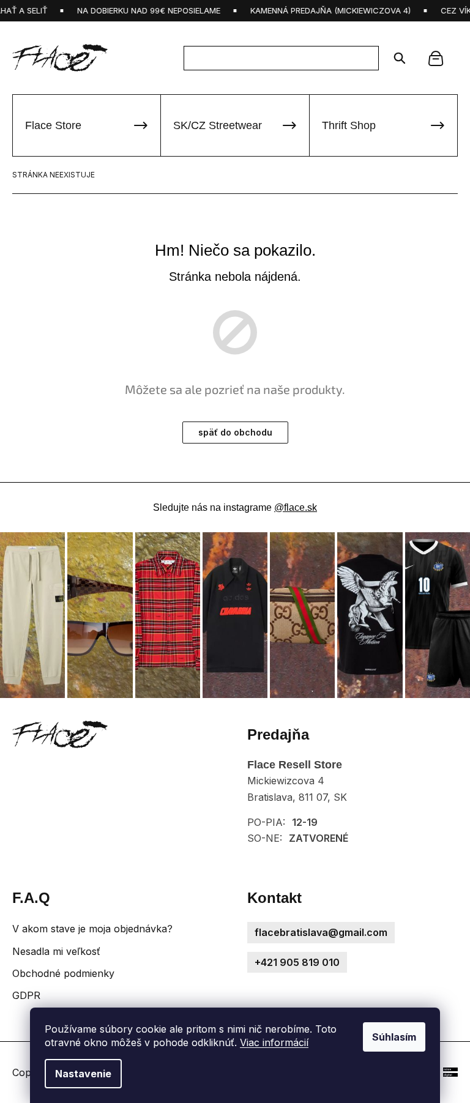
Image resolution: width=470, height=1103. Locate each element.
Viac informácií (274, 1042)
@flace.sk (295, 507)
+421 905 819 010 (297, 962)
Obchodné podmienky (63, 973)
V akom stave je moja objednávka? (92, 929)
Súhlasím (394, 1037)
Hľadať (395, 58)
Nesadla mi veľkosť (56, 951)
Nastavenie (83, 1074)
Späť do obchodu (235, 432)
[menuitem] (86, 125)
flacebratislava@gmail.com (321, 932)
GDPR (26, 995)
